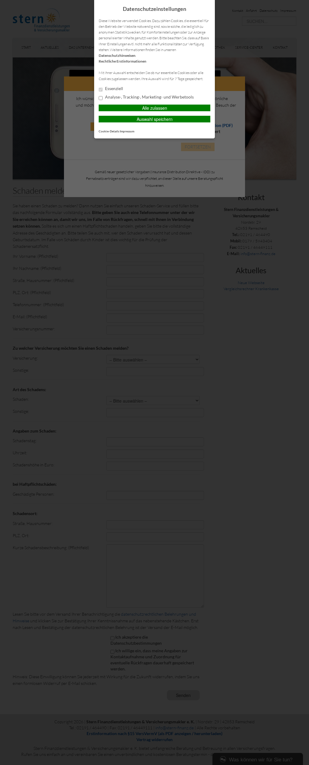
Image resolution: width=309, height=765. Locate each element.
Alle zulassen (154, 108)
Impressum (127, 131)
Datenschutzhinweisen (117, 55)
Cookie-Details (109, 131)
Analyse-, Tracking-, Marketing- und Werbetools (149, 97)
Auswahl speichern (155, 119)
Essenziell (113, 88)
